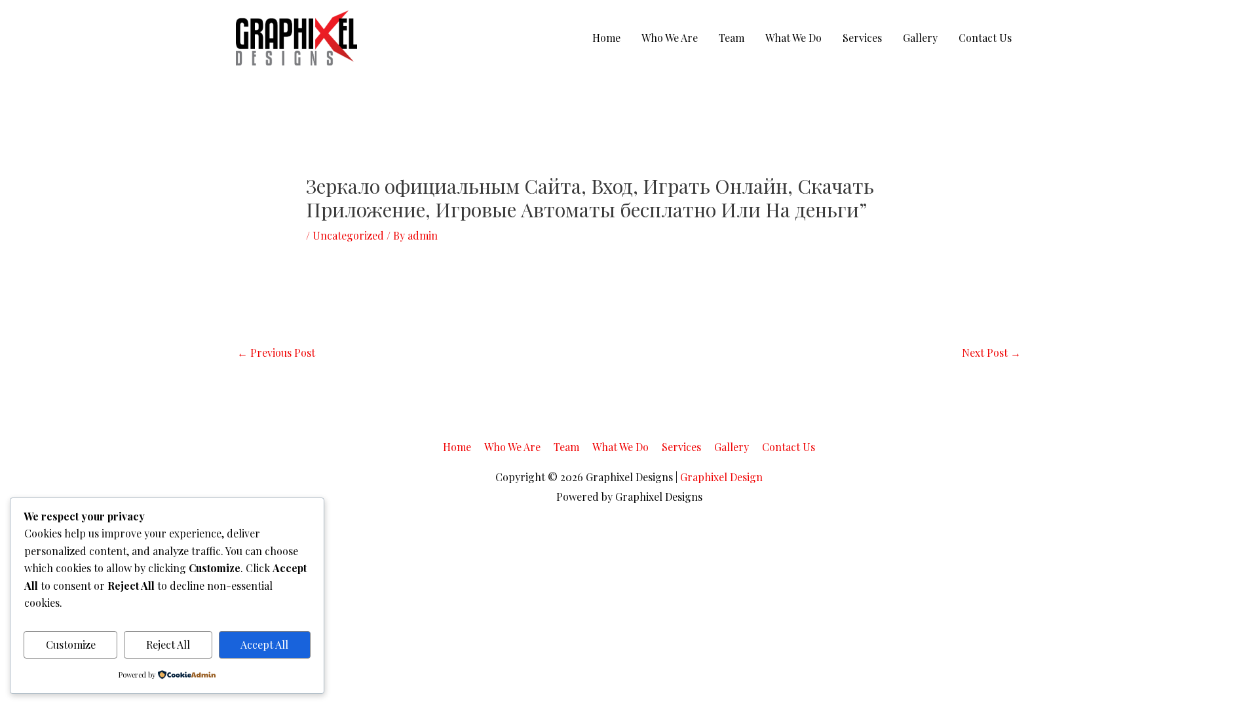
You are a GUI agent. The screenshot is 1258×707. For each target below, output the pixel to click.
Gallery (920, 38)
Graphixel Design (721, 477)
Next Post (991, 352)
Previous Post (276, 352)
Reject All (168, 644)
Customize (71, 644)
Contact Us (985, 38)
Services (862, 38)
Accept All (264, 644)
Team (731, 38)
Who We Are (669, 38)
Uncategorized (348, 235)
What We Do (793, 38)
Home (606, 38)
